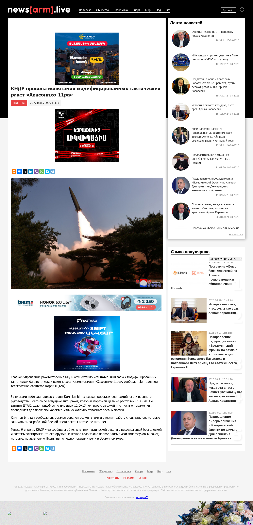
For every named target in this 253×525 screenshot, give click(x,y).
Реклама (129, 477)
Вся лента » (236, 234)
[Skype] (47, 171)
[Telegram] (52, 171)
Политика (85, 10)
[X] (25, 171)
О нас (142, 477)
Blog (158, 10)
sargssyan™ (142, 497)
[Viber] (36, 171)
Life (168, 10)
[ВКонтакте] (19, 171)
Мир (148, 10)
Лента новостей (186, 23)
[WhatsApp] (41, 171)
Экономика (121, 10)
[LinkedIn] (30, 171)
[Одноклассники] (14, 171)
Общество (102, 10)
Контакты (113, 477)
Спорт (136, 10)
